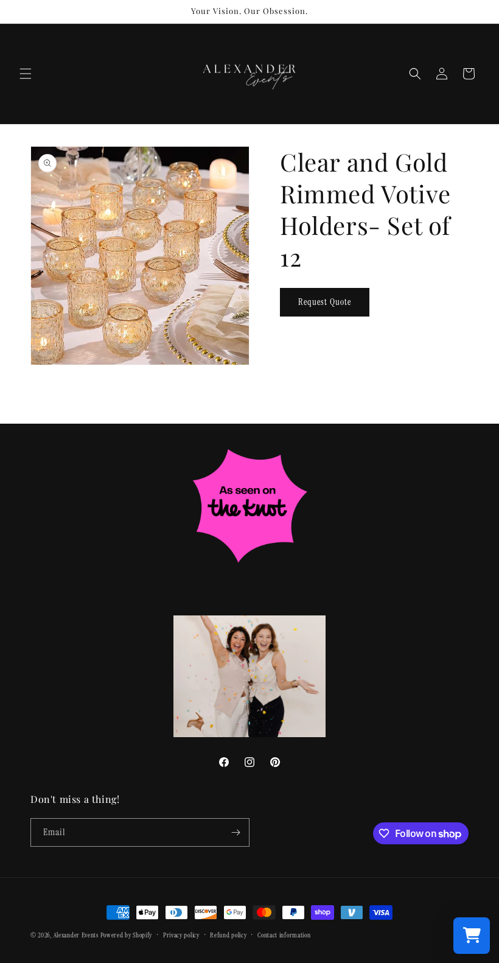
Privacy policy (181, 935)
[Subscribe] (235, 832)
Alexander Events (76, 935)
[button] (25, 73)
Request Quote (324, 302)
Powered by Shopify (126, 935)
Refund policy (228, 935)
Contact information (283, 935)
